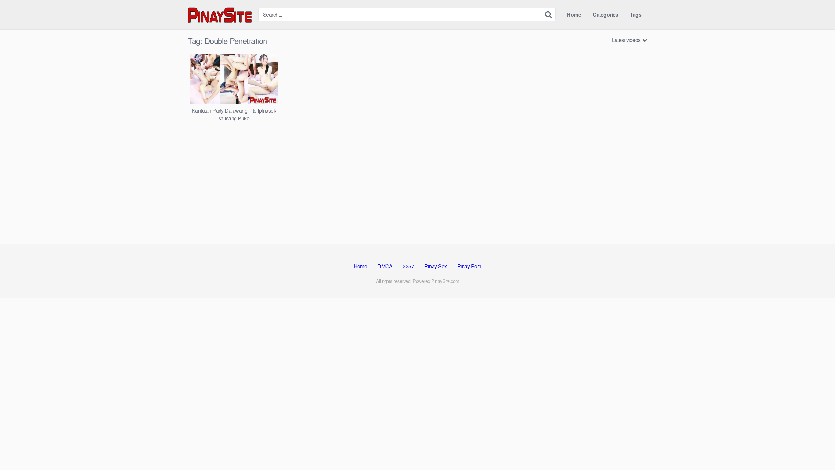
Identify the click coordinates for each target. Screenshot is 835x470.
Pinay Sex (435, 266)
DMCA (384, 266)
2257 (408, 266)
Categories (605, 14)
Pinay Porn (469, 266)
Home (574, 14)
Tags (635, 14)
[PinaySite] (220, 14)
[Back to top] (817, 449)
